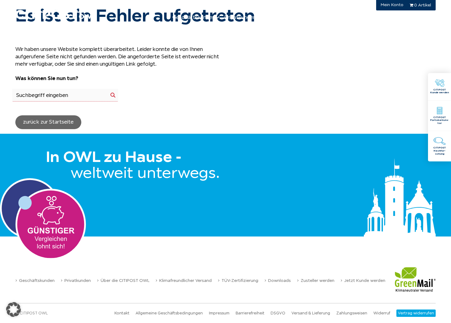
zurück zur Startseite (48, 122)
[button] (13, 309)
